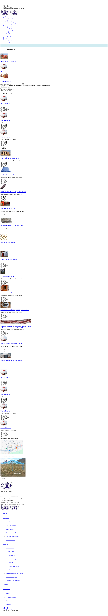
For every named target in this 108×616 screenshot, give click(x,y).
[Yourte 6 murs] (3, 391)
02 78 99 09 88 (6, 5)
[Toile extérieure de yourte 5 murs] (3, 340)
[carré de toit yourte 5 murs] (6, 172)
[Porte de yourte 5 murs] (4, 290)
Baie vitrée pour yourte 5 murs (10, 158)
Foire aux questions (9, 24)
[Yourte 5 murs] (3, 117)
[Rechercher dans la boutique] (23, 84)
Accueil (4, 16)
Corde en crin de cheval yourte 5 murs (13, 192)
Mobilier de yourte (9, 27)
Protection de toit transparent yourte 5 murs (14, 310)
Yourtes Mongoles (9, 26)
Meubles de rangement (12, 31)
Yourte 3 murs (5, 377)
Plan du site (8, 42)
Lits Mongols (10, 30)
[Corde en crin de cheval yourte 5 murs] (3, 189)
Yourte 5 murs (5, 120)
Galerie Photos (6, 38)
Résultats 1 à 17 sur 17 (5, 90)
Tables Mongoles (11, 28)
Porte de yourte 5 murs (8, 293)
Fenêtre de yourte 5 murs (8, 208)
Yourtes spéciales (9, 21)
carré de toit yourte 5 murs (9, 175)
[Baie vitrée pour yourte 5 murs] (5, 155)
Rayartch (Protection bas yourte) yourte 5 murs (16, 327)
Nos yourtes (5, 17)
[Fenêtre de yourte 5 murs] (5, 205)
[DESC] (9, 88)
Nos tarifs (5, 37)
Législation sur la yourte (10, 40)
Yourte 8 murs (5, 411)
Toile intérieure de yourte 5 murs (11, 360)
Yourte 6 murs (5, 394)
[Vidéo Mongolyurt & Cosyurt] (13, 476)
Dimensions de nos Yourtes (11, 22)
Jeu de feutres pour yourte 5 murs (11, 225)
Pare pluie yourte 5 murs (8, 259)
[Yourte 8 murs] (3, 408)
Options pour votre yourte (11, 35)
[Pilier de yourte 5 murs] (2, 273)
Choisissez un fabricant (5, 89)
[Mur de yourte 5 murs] (3, 239)
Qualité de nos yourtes (10, 20)
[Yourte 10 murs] (3, 425)
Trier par (2, 86)
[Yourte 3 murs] (3, 374)
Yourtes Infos (5, 39)
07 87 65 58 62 (6, 6)
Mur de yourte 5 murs (7, 242)
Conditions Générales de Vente (12, 36)
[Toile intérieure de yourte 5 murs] (5, 357)
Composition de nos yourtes (11, 23)
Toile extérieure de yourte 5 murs (11, 343)
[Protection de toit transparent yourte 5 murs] (5, 307)
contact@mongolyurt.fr (7, 7)
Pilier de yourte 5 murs (7, 276)
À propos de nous (9, 41)
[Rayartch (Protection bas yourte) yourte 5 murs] (15, 324)
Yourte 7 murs (5, 103)
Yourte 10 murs (5, 428)
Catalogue (5, 25)
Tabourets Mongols (12, 29)
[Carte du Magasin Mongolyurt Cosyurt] (11, 454)
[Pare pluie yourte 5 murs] (4, 256)
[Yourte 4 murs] (3, 134)
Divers (9, 32)
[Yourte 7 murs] (3, 100)
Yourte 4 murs (5, 137)
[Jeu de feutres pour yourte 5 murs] (6, 222)
